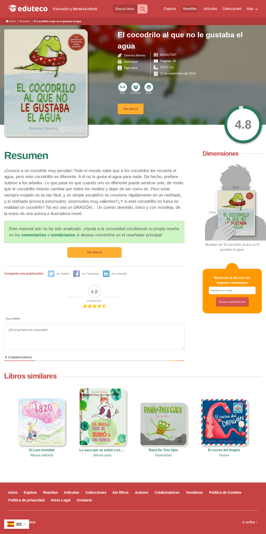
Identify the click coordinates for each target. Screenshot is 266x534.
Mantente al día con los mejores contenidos (232, 280)
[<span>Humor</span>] (149, 87)
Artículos (210, 9)
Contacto (84, 500)
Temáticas (194, 492)
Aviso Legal (60, 500)
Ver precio (130, 109)
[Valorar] (243, 124)
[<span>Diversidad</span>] (136, 87)
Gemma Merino (134, 55)
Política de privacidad (26, 500)
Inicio (12, 492)
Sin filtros (120, 492)
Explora (170, 9)
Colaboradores (167, 492)
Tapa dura (130, 68)
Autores (141, 492)
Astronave (131, 61)
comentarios (33, 235)
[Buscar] (143, 8)
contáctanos (63, 235)
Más (250, 9)
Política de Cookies (225, 492)
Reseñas (190, 9)
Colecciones (232, 9)
